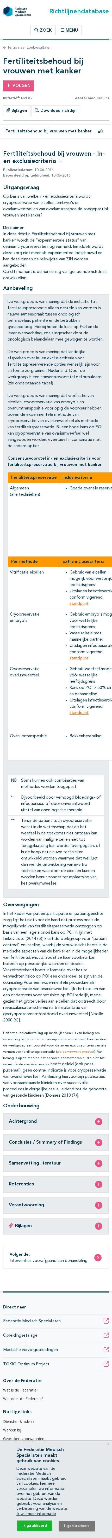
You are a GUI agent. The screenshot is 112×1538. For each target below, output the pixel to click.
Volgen (21, 86)
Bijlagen (18, 111)
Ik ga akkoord (34, 1526)
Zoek (45, 30)
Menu (72, 30)
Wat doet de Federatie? (23, 1398)
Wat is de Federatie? (20, 1390)
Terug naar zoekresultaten (29, 47)
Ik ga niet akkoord (77, 1526)
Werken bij (12, 1430)
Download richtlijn (58, 111)
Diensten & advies (19, 1421)
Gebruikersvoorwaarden (23, 1438)
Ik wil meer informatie (36, 1514)
